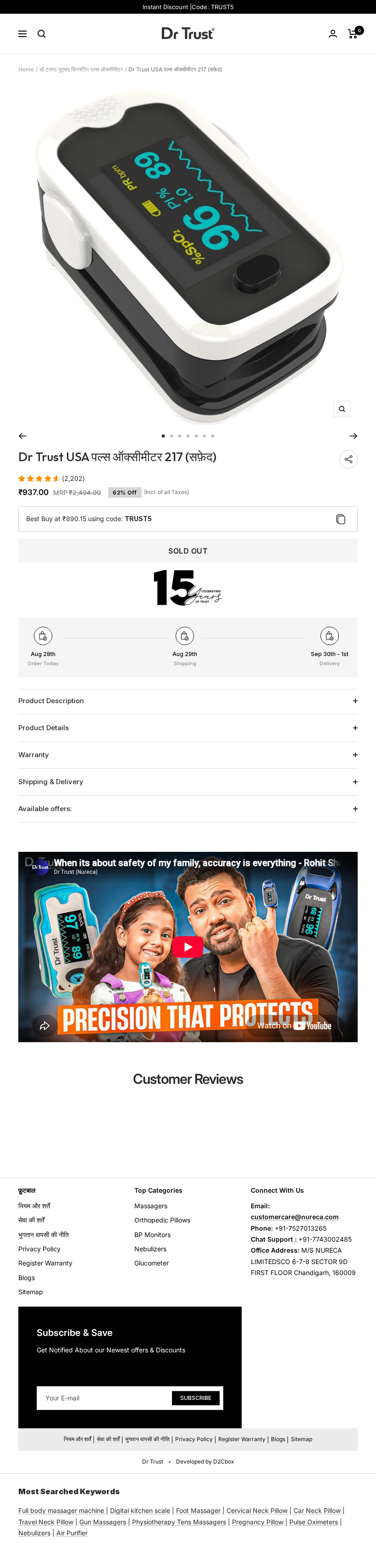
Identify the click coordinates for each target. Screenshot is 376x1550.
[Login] (333, 34)
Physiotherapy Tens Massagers (179, 1522)
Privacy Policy (39, 1249)
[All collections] (105, 1510)
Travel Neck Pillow (45, 1522)
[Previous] (22, 436)
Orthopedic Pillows (162, 1220)
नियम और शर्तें (34, 1206)
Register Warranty (45, 1263)
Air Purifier (72, 1533)
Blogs (26, 1277)
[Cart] (353, 33)
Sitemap (30, 1292)
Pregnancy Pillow (257, 1522)
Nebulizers (150, 1249)
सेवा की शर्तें (31, 1220)
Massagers (150, 1206)
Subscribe (195, 1397)
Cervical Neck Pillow (257, 1510)
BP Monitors (152, 1234)
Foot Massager (198, 1510)
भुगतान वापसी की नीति (43, 1234)
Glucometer (151, 1263)
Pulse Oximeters (313, 1522)
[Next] (354, 436)
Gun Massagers (102, 1522)
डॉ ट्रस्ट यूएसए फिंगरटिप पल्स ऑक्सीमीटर (81, 69)
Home (26, 69)
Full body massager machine (61, 1510)
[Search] (42, 34)
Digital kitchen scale (140, 1510)
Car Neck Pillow (317, 1510)
